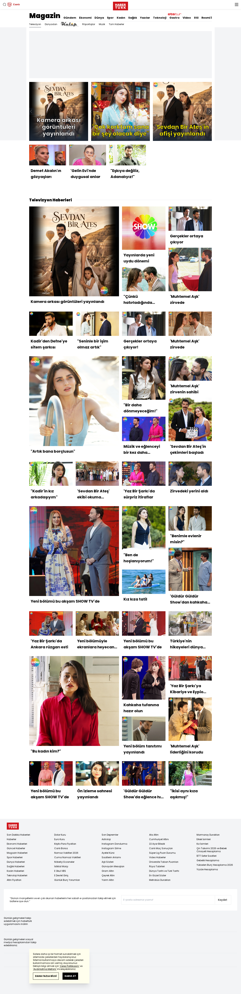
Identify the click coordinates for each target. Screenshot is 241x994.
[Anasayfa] (13, 826)
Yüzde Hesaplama (207, 869)
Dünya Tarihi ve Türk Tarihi (164, 871)
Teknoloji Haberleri (17, 875)
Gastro (174, 18)
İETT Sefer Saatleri (207, 855)
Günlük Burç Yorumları (67, 880)
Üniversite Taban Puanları (163, 861)
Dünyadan (51, 24)
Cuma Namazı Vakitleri (67, 857)
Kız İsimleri (202, 843)
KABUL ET (70, 976)
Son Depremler (110, 834)
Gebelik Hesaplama (208, 860)
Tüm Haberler (116, 24)
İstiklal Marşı (61, 866)
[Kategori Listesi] (236, 4)
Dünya (99, 18)
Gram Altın (108, 871)
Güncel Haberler (16, 848)
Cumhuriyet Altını (159, 839)
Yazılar (145, 18)
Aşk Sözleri (108, 861)
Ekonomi (85, 18)
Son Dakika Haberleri (18, 834)
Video (187, 18)
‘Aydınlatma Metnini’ (44, 969)
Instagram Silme (111, 848)
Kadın (121, 18)
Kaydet (222, 900)
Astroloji (106, 839)
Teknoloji (159, 18)
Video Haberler (157, 857)
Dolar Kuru (60, 834)
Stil (196, 18)
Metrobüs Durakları (159, 880)
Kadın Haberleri (15, 871)
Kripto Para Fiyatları (65, 843)
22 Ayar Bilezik (157, 843)
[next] (210, 111)
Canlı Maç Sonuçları (161, 848)
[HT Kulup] (70, 24)
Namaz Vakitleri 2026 (66, 852)
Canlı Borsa (61, 848)
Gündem (69, 18)
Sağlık (132, 18)
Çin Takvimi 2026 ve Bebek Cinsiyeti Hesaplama (212, 850)
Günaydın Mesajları (113, 866)
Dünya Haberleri (16, 861)
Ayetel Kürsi (108, 852)
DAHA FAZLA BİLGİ (46, 976)
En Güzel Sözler (157, 875)
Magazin (44, 16)
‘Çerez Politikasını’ (69, 966)
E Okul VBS (60, 871)
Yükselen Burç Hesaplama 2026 (215, 864)
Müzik (102, 24)
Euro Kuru (59, 839)
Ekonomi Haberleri (17, 843)
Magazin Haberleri (17, 852)
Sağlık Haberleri (15, 866)
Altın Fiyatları (14, 880)
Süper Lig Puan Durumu (162, 852)
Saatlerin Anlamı (111, 857)
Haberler (11, 839)
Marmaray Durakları (208, 834)
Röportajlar (88, 24)
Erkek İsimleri (204, 839)
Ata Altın (154, 834)
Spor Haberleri (15, 857)
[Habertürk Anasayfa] (120, 5)
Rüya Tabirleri (157, 866)
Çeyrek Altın (108, 875)
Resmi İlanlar (210, 18)
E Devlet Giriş (61, 875)
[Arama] (4, 4)
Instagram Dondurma (114, 843)
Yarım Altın (108, 880)
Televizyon (35, 24)
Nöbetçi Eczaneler (64, 861)
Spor (110, 18)
